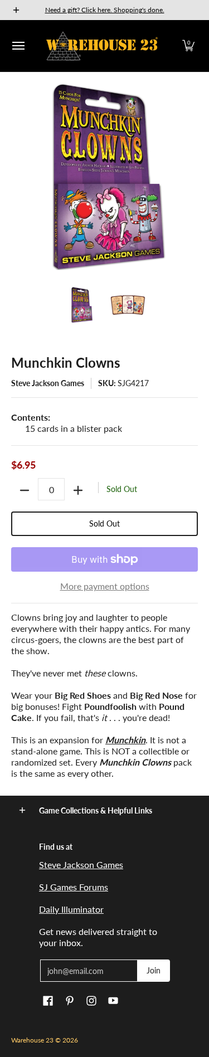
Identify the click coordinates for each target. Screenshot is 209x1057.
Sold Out (104, 523)
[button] (188, 46)
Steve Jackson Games (47, 383)
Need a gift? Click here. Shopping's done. (104, 10)
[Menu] (18, 46)
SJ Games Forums (73, 886)
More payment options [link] (104, 586)
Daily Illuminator (71, 909)
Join (154, 970)
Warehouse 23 (32, 1040)
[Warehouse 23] (102, 46)
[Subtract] (24, 490)
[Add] (78, 490)
